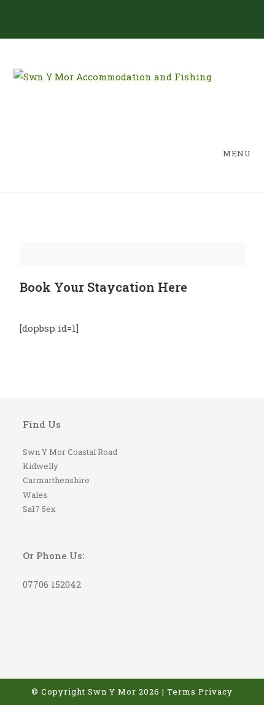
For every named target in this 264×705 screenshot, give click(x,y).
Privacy (215, 691)
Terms (181, 691)
